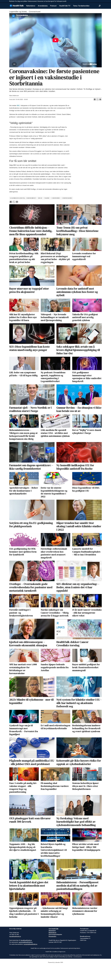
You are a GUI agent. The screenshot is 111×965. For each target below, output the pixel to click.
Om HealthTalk (53, 928)
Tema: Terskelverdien (81, 6)
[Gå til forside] (17, 6)
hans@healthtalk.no (15, 936)
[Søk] (100, 6)
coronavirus (56, 198)
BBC (18, 105)
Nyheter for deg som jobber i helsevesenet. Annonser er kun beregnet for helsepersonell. (38, 1)
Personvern (52, 936)
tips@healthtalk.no (26, 940)
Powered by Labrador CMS (55, 962)
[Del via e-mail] (100, 99)
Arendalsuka (43, 6)
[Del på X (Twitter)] (97, 99)
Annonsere (52, 930)
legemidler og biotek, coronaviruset (23, 198)
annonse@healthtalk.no (26, 942)
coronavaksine (67, 198)
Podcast (53, 6)
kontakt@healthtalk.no (30, 944)
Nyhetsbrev (30, 6)
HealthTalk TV (64, 6)
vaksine (46, 198)
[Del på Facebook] (94, 99)
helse (40, 198)
